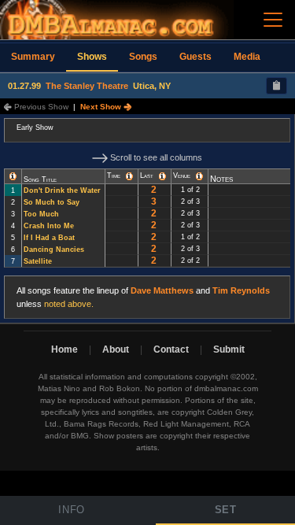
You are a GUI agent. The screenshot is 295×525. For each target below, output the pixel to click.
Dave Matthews (162, 290)
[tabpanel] (147, 219)
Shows (92, 56)
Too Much (41, 214)
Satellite (38, 261)
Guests (195, 56)
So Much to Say (51, 202)
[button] (13, 176)
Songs (143, 56)
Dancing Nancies (54, 249)
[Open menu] (273, 19)
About (115, 349)
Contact (171, 349)
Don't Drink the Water (62, 190)
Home (64, 349)
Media (247, 56)
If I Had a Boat (49, 238)
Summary (33, 56)
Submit (229, 349)
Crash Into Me (49, 226)
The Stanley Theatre (87, 86)
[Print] (276, 85)
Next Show (102, 106)
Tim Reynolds (241, 290)
